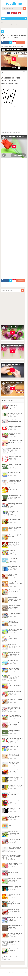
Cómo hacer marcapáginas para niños (13, 552)
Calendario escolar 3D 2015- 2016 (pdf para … (11, 957)
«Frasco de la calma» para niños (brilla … (14, 887)
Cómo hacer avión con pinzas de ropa (14, 770)
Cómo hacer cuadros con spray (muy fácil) (15, 778)
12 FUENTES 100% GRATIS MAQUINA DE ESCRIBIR (15, 441)
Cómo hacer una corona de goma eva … (15, 793)
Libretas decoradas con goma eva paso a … (15, 629)
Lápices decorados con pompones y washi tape (15, 715)
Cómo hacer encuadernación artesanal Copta (13, 622)
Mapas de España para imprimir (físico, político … (15, 450)
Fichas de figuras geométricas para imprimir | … (13, 513)
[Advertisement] (14, 120)
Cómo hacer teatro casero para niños (13, 543)
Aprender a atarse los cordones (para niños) (14, 520)
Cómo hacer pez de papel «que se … (14, 661)
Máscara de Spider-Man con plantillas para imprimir (15, 505)
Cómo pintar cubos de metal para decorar (14, 762)
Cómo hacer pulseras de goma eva (15, 700)
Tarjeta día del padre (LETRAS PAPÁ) (14, 817)
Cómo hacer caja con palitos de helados (14, 668)
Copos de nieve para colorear (14, 941)
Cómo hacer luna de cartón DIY (14, 809)
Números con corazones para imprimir (15, 427)
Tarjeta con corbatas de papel (15, 824)
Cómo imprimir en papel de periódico (15, 926)
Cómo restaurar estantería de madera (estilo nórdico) (14, 599)
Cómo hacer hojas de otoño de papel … (14, 488)
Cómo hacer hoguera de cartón (15, 894)
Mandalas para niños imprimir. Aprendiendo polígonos (14, 708)
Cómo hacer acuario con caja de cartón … (15, 527)
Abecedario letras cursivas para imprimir (14, 420)
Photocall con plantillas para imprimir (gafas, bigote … (15, 740)
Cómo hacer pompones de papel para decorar (15, 414)
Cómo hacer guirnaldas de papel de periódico (15, 934)
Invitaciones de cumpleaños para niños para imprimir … (15, 560)
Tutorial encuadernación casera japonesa (15, 864)
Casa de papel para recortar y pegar (14, 567)
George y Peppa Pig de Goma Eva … (14, 574)
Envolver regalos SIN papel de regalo (14, 840)
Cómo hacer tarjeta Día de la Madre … (15, 535)
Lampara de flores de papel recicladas (14, 606)
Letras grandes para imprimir (14, 731)
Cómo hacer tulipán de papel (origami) (15, 879)
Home (2, 22)
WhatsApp (3, 74)
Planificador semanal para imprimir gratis (14, 480)
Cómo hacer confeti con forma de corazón (15, 590)
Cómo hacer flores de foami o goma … (14, 433)
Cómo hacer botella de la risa (15, 801)
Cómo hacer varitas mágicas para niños (14, 653)
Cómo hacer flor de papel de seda (13, 723)
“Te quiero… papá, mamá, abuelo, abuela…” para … (13, 677)
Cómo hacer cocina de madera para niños (14, 832)
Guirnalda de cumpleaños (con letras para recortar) (15, 646)
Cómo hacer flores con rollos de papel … (14, 637)
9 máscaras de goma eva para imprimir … (15, 614)
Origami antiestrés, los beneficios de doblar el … (14, 848)
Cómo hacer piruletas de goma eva (14, 692)
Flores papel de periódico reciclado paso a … (15, 583)
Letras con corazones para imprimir (14, 457)
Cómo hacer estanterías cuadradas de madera (15, 786)
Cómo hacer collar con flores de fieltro (14, 949)
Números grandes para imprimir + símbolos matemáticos (14, 466)
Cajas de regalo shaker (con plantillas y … (15, 871)
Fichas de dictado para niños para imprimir (14, 496)
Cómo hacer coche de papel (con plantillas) (14, 684)
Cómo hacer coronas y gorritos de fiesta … (14, 747)
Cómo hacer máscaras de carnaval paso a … (14, 473)
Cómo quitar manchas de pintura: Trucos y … (14, 902)
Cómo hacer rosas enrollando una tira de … (14, 911)
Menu (3, 18)
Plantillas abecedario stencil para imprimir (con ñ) (14, 856)
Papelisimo (14, 4)
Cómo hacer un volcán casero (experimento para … (14, 407)
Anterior (21, 42)
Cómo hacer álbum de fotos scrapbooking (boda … (14, 755)
